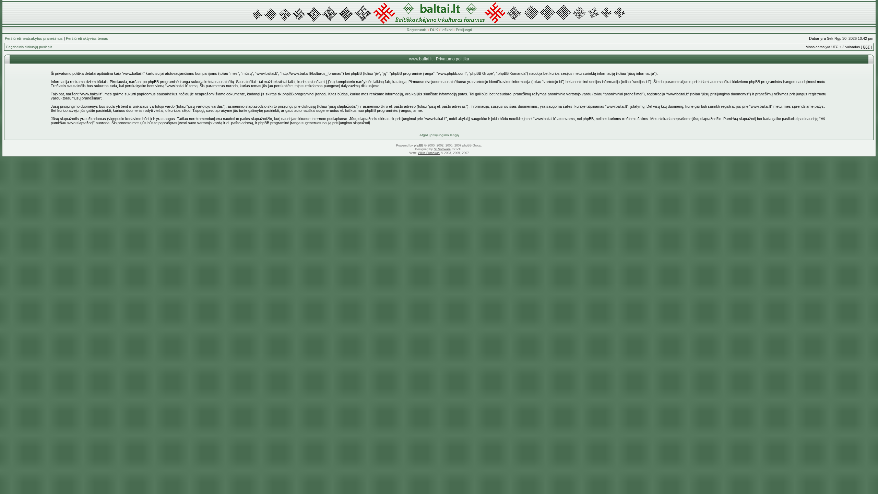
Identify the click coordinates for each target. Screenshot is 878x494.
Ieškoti (446, 30)
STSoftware (442, 149)
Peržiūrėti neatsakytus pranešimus (34, 38)
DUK (434, 30)
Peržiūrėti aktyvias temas (87, 38)
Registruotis (417, 30)
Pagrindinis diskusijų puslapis (29, 47)
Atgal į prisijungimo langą (439, 135)
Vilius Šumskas (429, 153)
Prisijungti (464, 30)
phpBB (418, 145)
